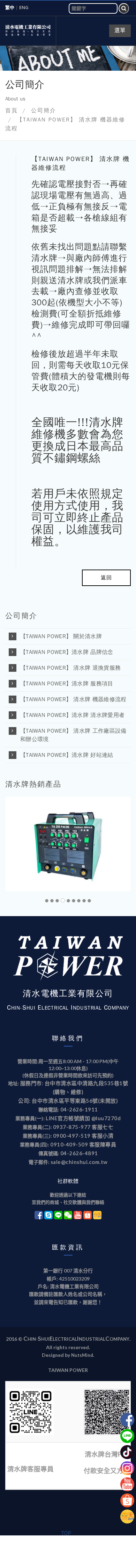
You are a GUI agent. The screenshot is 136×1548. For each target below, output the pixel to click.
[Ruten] (97, 1214)
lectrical (65, 1339)
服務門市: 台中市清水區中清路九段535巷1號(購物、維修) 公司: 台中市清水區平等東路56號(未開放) (73, 1092)
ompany (119, 1339)
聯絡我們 (68, 1038)
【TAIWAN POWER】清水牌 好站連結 (66, 755)
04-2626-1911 (79, 1109)
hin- (33, 1339)
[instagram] (127, 1467)
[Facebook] (39, 1214)
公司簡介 (43, 110)
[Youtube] (127, 1419)
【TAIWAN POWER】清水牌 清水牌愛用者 (72, 715)
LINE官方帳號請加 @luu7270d (83, 1118)
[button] (18, 844)
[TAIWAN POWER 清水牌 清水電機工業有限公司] (28, 30)
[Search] (124, 8)
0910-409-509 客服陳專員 (83, 1144)
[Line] (58, 1214)
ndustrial (92, 1339)
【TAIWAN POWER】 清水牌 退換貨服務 (70, 667)
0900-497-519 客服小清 (83, 1135)
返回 (106, 577)
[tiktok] (127, 1451)
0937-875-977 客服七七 (83, 1127)
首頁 (11, 110)
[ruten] (127, 1516)
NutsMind (82, 1355)
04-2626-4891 (79, 1153)
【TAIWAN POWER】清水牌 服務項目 (66, 683)
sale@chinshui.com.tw (79, 1162)
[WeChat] (68, 1214)
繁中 (9, 7)
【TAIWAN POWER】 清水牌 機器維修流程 (73, 699)
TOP (66, 1533)
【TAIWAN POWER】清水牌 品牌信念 (66, 652)
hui (45, 1339)
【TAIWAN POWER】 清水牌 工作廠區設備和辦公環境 (73, 735)
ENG (25, 7)
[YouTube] (78, 1214)
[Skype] (48, 1214)
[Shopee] (87, 1214)
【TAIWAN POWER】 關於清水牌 (61, 636)
